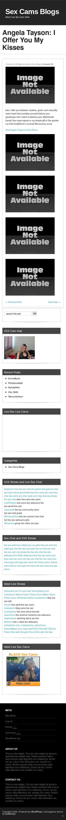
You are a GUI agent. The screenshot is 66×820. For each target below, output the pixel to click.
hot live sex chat (31, 558)
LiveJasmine (41, 597)
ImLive (7, 604)
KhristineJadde (15, 382)
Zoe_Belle (13, 392)
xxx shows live (23, 551)
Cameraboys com (40, 590)
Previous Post (14, 302)
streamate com (11, 590)
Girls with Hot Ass (43, 631)
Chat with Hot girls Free (22, 631)
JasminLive (9, 614)
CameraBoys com (12, 628)
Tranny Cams (36, 594)
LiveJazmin (9, 594)
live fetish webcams (23, 555)
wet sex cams (16, 558)
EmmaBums (14, 378)
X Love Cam (25, 590)
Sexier (31, 597)
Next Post (54, 302)
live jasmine (47, 489)
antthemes (10, 813)
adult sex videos (20, 545)
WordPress (36, 811)
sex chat (49, 492)
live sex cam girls (26, 548)
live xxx (39, 548)
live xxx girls (34, 545)
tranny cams (16, 565)
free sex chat (47, 545)
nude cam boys (34, 495)
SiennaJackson (15, 396)
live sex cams (37, 492)
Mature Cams (22, 594)
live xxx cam (10, 551)
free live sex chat (22, 489)
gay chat (14, 548)
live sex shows (50, 495)
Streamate (9, 523)
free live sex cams (42, 555)
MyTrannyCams (11, 516)
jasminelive (25, 492)
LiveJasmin (9, 608)
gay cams (14, 562)
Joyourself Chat (30, 628)
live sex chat (10, 499)
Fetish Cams (10, 597)
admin (24, 64)
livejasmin (9, 489)
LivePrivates (10, 502)
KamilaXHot (14, 387)
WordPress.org (12, 738)
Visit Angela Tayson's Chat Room (22, 129)
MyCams (8, 621)
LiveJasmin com (12, 625)
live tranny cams (42, 562)
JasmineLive (10, 618)
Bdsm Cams (49, 594)
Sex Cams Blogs (32, 11)
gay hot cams (29, 565)
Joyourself (9, 509)
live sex (7, 545)
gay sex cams (26, 562)
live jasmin (36, 489)
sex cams (13, 495)
